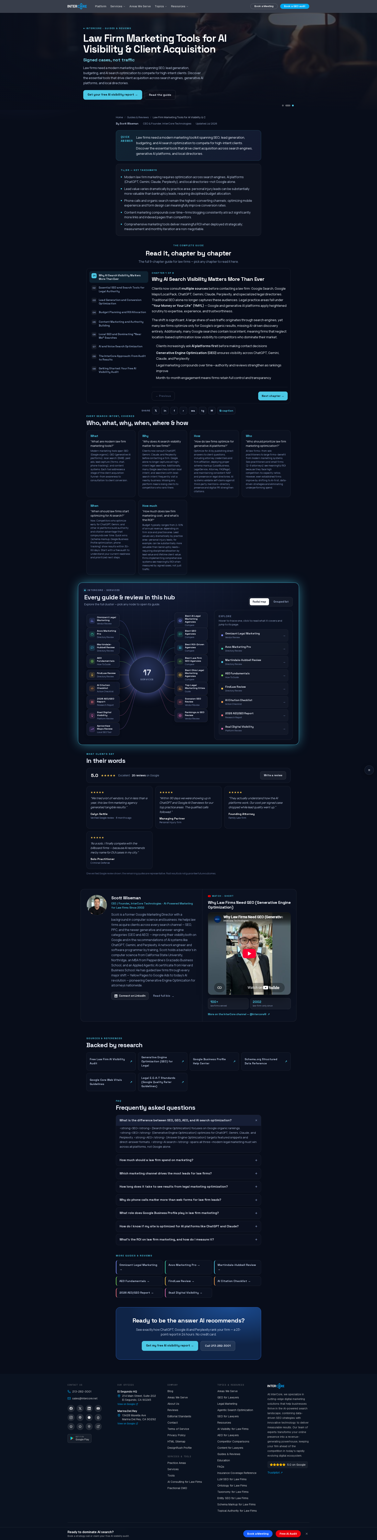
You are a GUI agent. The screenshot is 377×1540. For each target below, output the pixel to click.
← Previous (163, 396)
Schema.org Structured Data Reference (266, 1061)
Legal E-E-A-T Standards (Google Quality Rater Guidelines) (162, 1082)
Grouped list (281, 601)
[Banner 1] (284, 105)
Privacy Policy (176, 1435)
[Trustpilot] (80, 1426)
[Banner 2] (289, 105)
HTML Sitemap (176, 1441)
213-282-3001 (82, 1391)
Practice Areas (176, 1463)
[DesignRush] (98, 1426)
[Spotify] (89, 1417)
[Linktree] (98, 1417)
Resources (178, 6)
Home (119, 117)
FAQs (220, 1466)
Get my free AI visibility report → (170, 1345)
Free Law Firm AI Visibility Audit (111, 1061)
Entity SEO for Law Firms (232, 1498)
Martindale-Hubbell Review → (237, 1267)
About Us (173, 1403)
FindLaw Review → (181, 1281)
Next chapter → (273, 396)
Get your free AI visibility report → (113, 94)
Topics (159, 6)
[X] (80, 1408)
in (165, 410)
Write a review (273, 775)
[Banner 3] (293, 105)
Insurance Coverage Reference (236, 1473)
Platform (100, 6)
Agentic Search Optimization (235, 1410)
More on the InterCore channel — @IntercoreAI (239, 1014)
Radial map (259, 601)
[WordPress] (71, 1426)
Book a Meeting (264, 6)
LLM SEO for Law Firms (232, 1479)
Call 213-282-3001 (218, 1345)
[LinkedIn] (89, 1408)
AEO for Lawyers (228, 1435)
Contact (172, 1422)
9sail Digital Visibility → (185, 1292)
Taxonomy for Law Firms (233, 1492)
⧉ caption (226, 410)
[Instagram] (71, 1417)
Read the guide (160, 95)
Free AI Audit (288, 1533)
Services (116, 6)
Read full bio (163, 995)
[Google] (89, 1426)
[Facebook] (71, 1408)
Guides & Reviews (138, 117)
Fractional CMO (177, 1488)
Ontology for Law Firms (232, 1485)
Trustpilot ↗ (275, 1472)
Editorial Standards (179, 1416)
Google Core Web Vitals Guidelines (111, 1082)
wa (193, 410)
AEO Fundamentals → (134, 1281)
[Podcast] (80, 1417)
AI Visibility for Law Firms (233, 1429)
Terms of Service (178, 1429)
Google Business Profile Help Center (214, 1061)
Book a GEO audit (294, 6)
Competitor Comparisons (233, 1441)
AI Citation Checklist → (234, 1281)
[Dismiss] (306, 1533)
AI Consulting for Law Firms (184, 1482)
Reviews (172, 1410)
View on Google (126, 1404)
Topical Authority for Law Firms (237, 1510)
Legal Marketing (227, 1403)
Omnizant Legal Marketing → (138, 1267)
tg (202, 410)
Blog (170, 1391)
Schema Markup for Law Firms (236, 1504)
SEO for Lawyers (228, 1416)
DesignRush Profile (179, 1448)
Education (223, 1460)
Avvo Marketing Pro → (184, 1265)
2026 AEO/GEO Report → (136, 1292)
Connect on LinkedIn (132, 995)
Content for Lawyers (230, 1448)
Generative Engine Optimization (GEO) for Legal (162, 1061)
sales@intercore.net (84, 1398)
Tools (171, 1475)
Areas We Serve (140, 6)
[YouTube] (98, 1408)
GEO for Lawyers (228, 1397)
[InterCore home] (77, 6)
